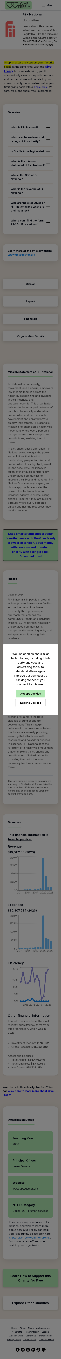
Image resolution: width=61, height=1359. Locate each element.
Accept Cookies (30, 693)
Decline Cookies (30, 702)
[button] (30, 679)
